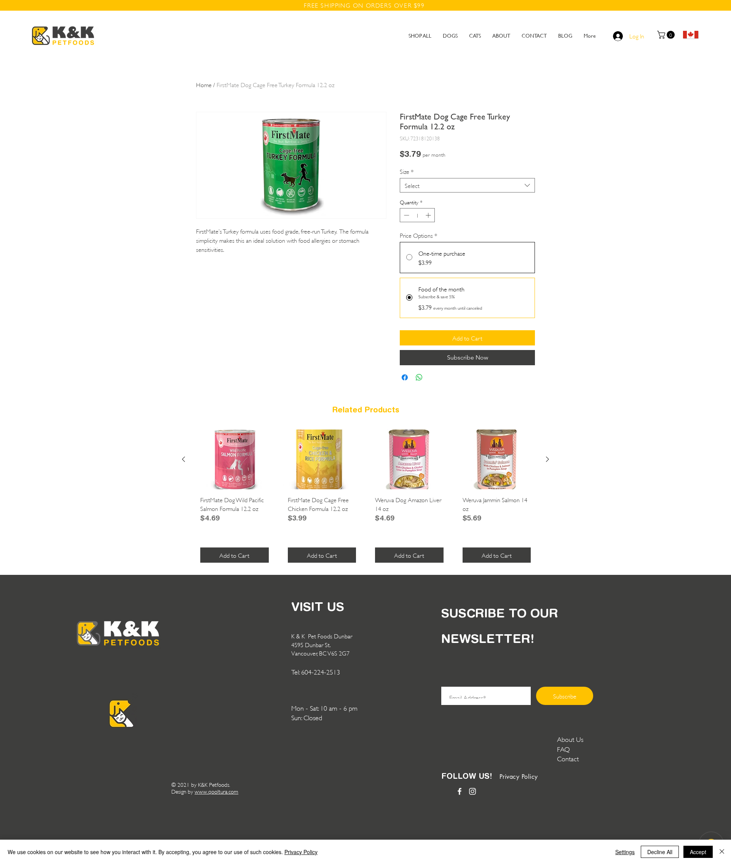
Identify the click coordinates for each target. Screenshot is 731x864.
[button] (667, 35)
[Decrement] (405, 215)
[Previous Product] (183, 459)
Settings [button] (625, 852)
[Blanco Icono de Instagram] (472, 791)
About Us (570, 738)
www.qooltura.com (216, 791)
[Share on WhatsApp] (419, 377)
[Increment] (429, 215)
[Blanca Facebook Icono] (459, 791)
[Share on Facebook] (404, 377)
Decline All (659, 852)
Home (204, 84)
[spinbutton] (417, 215)
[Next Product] (547, 459)
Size (407, 171)
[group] (365, 499)
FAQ (563, 748)
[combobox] (467, 185)
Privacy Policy (301, 852)
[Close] (721, 852)
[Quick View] (235, 459)
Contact (569, 758)
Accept (698, 852)
